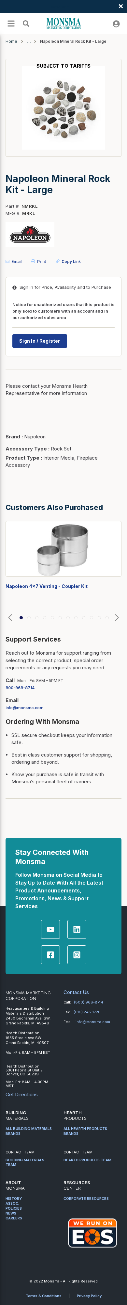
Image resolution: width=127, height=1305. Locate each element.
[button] (10, 618)
